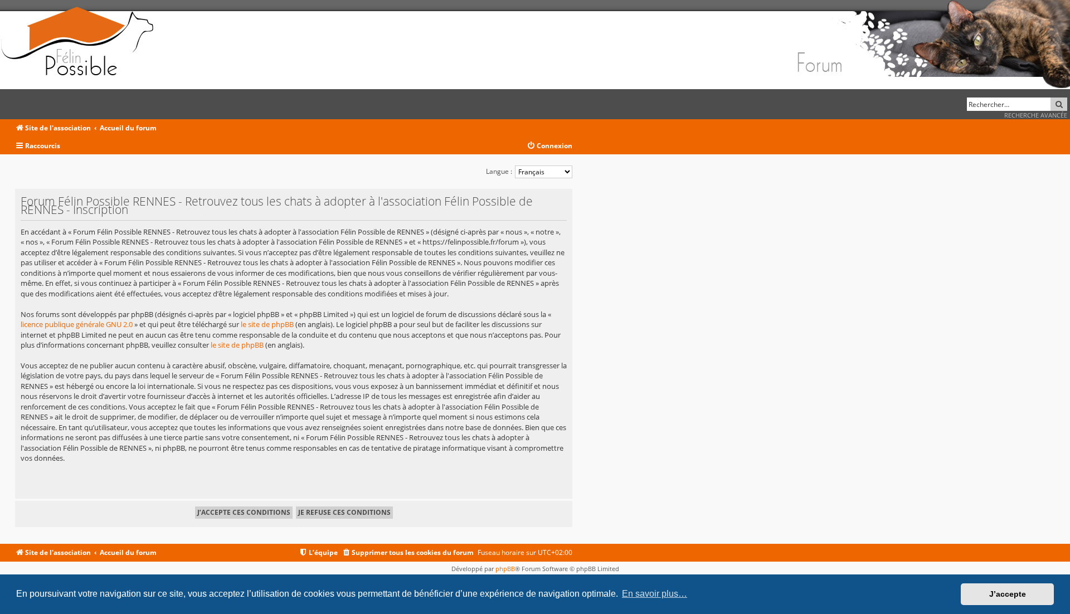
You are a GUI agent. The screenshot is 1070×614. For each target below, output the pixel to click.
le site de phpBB (267, 324)
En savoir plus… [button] (654, 593)
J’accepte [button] (1007, 593)
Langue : (499, 171)
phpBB (505, 568)
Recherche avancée (1035, 115)
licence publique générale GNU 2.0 (77, 324)
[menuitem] (549, 146)
